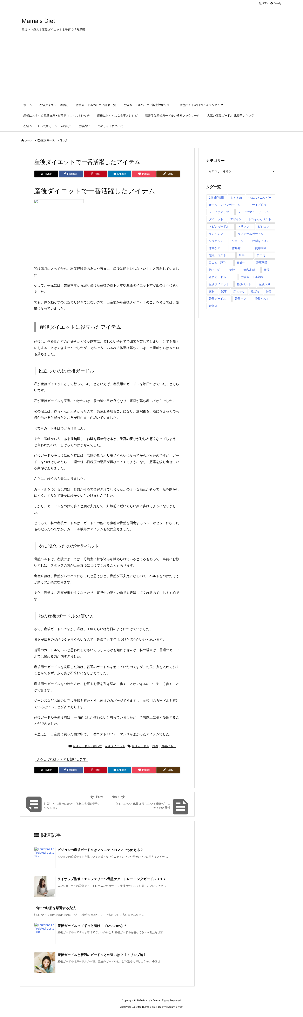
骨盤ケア (240, 298)
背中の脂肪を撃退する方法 (56, 908)
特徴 (232, 269)
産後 (266, 269)
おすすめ (236, 197)
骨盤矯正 (214, 306)
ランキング (216, 233)
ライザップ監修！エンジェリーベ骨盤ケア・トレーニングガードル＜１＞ (112, 879)
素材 (212, 291)
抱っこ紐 (214, 269)
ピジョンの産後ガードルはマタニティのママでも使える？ (100, 850)
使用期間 (261, 248)
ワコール (237, 241)
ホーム (29, 140)
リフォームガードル (251, 233)
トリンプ (243, 226)
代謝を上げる (260, 241)
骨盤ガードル (217, 298)
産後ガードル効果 (252, 277)
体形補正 (237, 248)
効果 (241, 255)
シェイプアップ (219, 212)
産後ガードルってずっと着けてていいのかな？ (92, 926)
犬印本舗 (249, 269)
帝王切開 (262, 262)
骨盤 (269, 291)
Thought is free (174, 1006)
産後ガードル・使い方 (54, 140)
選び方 (255, 291)
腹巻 (155, 746)
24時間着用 (216, 197)
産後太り (264, 284)
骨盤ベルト (168, 746)
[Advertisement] (151, 69)
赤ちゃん (239, 291)
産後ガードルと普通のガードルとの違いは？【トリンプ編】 (102, 955)
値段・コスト (217, 255)
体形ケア (214, 248)
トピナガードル (219, 226)
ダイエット (216, 219)
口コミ (261, 255)
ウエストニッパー (259, 197)
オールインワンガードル (225, 204)
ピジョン (263, 226)
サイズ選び (259, 204)
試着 (224, 291)
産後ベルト (244, 284)
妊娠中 (241, 262)
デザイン (236, 219)
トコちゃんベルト (259, 219)
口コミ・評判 (217, 262)
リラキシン (216, 241)
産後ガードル (140, 746)
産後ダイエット (115, 746)
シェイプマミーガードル (253, 212)
